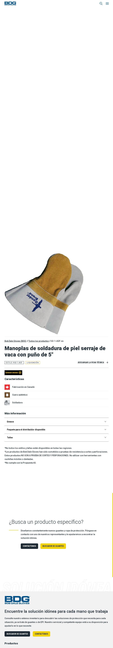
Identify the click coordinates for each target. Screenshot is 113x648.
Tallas (10, 437)
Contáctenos (29, 546)
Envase (10, 421)
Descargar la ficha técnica (91, 362)
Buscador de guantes (53, 546)
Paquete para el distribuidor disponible (26, 429)
